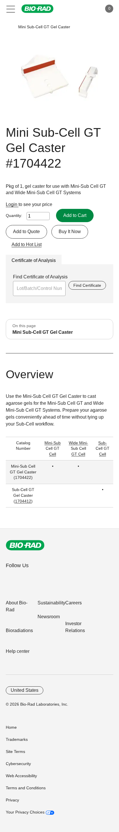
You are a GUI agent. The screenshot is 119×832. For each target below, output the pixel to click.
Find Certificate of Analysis (40, 276)
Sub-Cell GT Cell (102, 448)
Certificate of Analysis (34, 260)
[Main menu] (11, 9)
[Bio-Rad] (25, 545)
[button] (9, 27)
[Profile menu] (89, 8)
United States (24, 690)
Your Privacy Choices (26, 812)
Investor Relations (75, 627)
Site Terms (15, 751)
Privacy (12, 800)
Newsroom (49, 616)
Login (12, 204)
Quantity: (14, 215)
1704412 (23, 501)
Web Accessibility (21, 775)
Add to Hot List (27, 244)
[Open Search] (77, 8)
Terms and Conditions (26, 788)
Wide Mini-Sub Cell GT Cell (78, 448)
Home (11, 727)
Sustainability (51, 602)
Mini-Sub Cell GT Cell (52, 448)
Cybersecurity (18, 763)
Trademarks (17, 739)
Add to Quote (26, 231)
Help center (17, 651)
